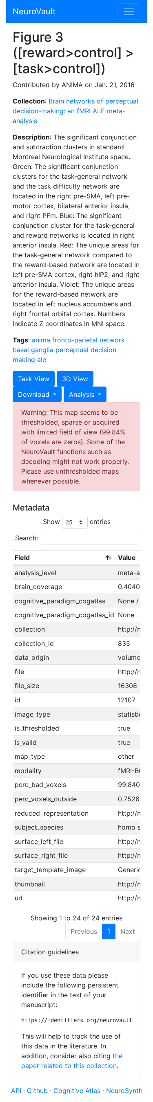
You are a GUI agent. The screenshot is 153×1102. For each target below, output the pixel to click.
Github (38, 1090)
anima (41, 340)
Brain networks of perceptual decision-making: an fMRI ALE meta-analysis (75, 111)
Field (22, 557)
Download (34, 394)
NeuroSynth (124, 1090)
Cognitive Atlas (77, 1090)
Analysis (82, 394)
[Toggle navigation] (129, 11)
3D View (75, 379)
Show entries (77, 521)
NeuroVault (34, 11)
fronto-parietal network (88, 340)
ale (41, 359)
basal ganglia (33, 350)
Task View (33, 379)
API (16, 1090)
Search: (26, 538)
